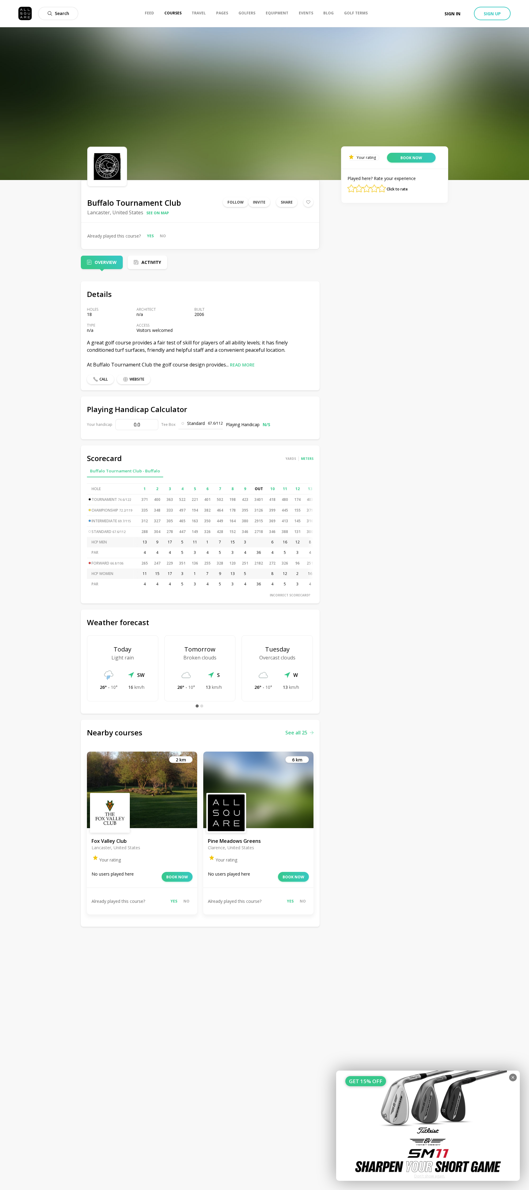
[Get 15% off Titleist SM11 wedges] (428, 1126)
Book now (177, 877)
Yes (150, 235)
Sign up (492, 14)
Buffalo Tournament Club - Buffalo (125, 471)
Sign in (452, 14)
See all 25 (296, 732)
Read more (242, 365)
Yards (291, 458)
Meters (307, 458)
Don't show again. (429, 1176)
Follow (235, 202)
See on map (157, 213)
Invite (259, 202)
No (163, 235)
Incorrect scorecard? (290, 595)
